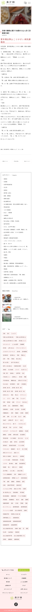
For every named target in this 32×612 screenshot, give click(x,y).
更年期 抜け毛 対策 (8, 391)
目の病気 (23, 409)
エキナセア (5, 431)
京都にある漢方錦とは (21, 337)
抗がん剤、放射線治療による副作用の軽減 (15, 283)
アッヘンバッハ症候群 (8, 510)
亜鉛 (12, 395)
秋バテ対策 (24, 449)
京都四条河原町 (17, 366)
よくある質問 (15, 344)
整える (16, 395)
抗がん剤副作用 (18, 510)
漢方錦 (4, 348)
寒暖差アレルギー (22, 474)
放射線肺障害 (14, 525)
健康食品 (21, 431)
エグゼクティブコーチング (9, 351)
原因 (12, 413)
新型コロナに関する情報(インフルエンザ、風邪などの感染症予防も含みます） (16, 246)
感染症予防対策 (10, 485)
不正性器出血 (6, 380)
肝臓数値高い (6, 413)
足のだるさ (20, 438)
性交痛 (26, 431)
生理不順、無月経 (8, 272)
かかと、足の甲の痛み (9, 226)
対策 (4, 402)
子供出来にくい (6, 376)
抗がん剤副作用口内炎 (8, 528)
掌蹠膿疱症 (11, 499)
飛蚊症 (21, 405)
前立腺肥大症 (7, 201)
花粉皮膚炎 (15, 492)
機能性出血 (13, 380)
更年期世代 (12, 384)
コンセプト (13, 333)
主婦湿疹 (6, 215)
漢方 (8, 333)
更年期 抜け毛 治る (20, 391)
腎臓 (25, 376)
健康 (11, 441)
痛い (9, 467)
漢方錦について (22, 340)
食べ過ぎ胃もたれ (7, 492)
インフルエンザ (13, 431)
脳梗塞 (12, 481)
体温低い (12, 373)
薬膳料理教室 (6, 503)
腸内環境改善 (16, 506)
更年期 (18, 351)
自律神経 (6, 260)
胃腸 (26, 503)
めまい (21, 420)
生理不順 (18, 373)
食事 (8, 416)
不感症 (20, 427)
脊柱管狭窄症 (22, 463)
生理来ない (14, 376)
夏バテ (14, 423)
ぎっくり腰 (13, 416)
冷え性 (5, 187)
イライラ (17, 369)
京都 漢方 (5, 373)
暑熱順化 (18, 481)
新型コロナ (14, 467)
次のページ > (27, 161)
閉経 (18, 355)
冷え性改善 (10, 369)
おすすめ (15, 427)
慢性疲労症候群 (12, 445)
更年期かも (12, 355)
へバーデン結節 (6, 460)
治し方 (19, 416)
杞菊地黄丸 (5, 409)
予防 (17, 398)
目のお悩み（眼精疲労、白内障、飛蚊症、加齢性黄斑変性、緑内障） (16, 229)
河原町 (24, 488)
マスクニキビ (6, 449)
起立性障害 (21, 441)
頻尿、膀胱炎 (7, 196)
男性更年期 (7, 207)
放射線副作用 (6, 525)
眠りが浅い (18, 358)
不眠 (8, 358)
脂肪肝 (26, 413)
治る (9, 405)
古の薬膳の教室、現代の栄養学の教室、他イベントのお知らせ (16, 204)
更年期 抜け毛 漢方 (17, 387)
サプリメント (23, 395)
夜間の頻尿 (7, 198)
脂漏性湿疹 (13, 496)
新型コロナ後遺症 (7, 456)
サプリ (8, 398)
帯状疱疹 (5, 499)
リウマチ (5, 463)
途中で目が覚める (15, 362)
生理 (4, 358)
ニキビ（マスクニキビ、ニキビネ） (13, 241)
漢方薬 (20, 376)
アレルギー (22, 398)
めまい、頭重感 (8, 212)
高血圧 (4, 420)
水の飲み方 (5, 441)
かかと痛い (12, 470)
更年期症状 (5, 355)
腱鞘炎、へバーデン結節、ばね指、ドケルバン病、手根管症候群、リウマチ (16, 249)
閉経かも (23, 355)
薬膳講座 (10, 539)
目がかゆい (24, 402)
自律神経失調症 (6, 478)
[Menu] (29, 3)
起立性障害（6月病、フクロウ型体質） (14, 232)
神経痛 (5, 269)
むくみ (26, 438)
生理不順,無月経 (8, 184)
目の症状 (17, 409)
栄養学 (25, 510)
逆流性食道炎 (24, 478)
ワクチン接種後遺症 (7, 474)
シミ (4, 398)
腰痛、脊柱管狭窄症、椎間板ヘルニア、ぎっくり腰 (12, 149)
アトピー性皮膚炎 (22, 496)
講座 (12, 503)
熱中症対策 (7, 224)
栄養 (13, 398)
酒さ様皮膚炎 (6, 496)
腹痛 (8, 481)
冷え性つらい (24, 369)
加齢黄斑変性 (15, 405)
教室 (27, 528)
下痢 (4, 481)
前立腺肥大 (22, 434)
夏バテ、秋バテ (8, 243)
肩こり (16, 420)
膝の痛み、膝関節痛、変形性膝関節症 (13, 263)
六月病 (16, 503)
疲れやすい (15, 456)
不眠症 (5, 257)
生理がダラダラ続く (22, 380)
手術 (10, 427)
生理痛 (5, 181)
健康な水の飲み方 (8, 218)
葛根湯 (20, 467)
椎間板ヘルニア (15, 478)
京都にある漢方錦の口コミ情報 (10, 340)
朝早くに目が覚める (7, 366)
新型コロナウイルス (7, 452)
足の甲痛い (5, 470)
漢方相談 (22, 492)
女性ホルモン (6, 395)
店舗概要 (22, 344)
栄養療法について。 (9, 277)
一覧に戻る (16, 161)
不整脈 (21, 503)
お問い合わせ (11, 348)
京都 (4, 333)
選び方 (17, 499)
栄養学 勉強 (18, 528)
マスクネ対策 (21, 445)
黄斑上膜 (5, 427)
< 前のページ (5, 161)
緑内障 (4, 405)
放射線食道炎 (16, 517)
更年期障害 (24, 351)
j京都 (4, 485)
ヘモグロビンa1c (22, 423)
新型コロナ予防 (17, 488)
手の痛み (22, 460)
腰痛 (16, 463)
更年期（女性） (8, 193)
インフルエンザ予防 (7, 488)
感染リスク (16, 452)
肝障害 (4, 539)
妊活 (23, 373)
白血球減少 (10, 532)
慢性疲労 (5, 445)
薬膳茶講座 (16, 539)
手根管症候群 (15, 460)
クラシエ (18, 402)
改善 (4, 416)
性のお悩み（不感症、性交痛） (12, 221)
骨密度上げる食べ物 (15, 514)
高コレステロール (7, 423)
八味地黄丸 (23, 384)
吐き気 (4, 532)
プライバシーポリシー (21, 348)
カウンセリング (6, 344)
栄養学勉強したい (7, 517)
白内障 (11, 409)
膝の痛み (11, 463)
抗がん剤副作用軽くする (19, 535)
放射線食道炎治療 (7, 521)
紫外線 (8, 402)
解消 (23, 481)
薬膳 (22, 499)
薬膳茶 (26, 499)
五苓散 (21, 413)
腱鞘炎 (4, 434)
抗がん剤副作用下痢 (7, 535)
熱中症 (15, 441)
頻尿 (18, 384)
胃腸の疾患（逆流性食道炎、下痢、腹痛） (15, 274)
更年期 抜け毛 (6, 387)
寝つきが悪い (6, 362)
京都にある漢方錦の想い (8, 337)
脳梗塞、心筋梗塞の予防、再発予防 (13, 280)
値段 (13, 402)
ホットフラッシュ (7, 506)
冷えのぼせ (5, 384)
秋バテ (18, 449)
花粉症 (5, 179)
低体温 (5, 190)
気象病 (5, 255)
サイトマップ (24, 592)
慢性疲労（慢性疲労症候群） (11, 238)
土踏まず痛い (20, 470)
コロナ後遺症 (7, 210)
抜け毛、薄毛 (7, 252)
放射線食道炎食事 (17, 521)
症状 (15, 474)
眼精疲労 (13, 449)
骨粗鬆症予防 (6, 514)
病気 (24, 416)
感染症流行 (18, 485)
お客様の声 (7, 235)
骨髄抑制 (17, 532)
